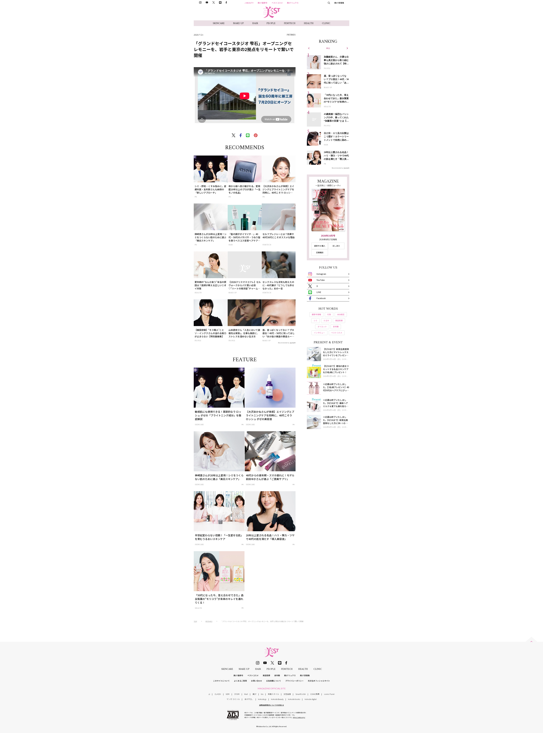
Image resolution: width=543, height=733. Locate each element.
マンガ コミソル (233, 699)
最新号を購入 (319, 245)
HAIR (255, 23)
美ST (254, 694)
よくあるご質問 (240, 680)
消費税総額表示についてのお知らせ (271, 705)
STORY (237, 694)
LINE (318, 292)
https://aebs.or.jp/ (299, 717)
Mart (246, 694)
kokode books (294, 699)
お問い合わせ (256, 680)
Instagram (321, 274)
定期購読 (319, 252)
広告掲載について (273, 680)
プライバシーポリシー (294, 680)
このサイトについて (221, 680)
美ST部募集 (339, 2)
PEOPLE (271, 23)
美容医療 (266, 675)
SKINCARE (219, 23)
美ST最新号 (262, 2)
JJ (209, 694)
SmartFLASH (301, 694)
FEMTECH (289, 23)
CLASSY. (218, 694)
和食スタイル (273, 694)
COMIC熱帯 (314, 694)
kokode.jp (262, 699)
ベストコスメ (277, 2)
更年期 (277, 675)
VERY (228, 694)
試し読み (336, 245)
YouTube (320, 280)
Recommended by (283, 343)
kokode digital (310, 699)
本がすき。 (249, 699)
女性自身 (287, 694)
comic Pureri (329, 694)
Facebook (321, 298)
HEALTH (308, 23)
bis (262, 694)
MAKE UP (238, 23)
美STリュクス (293, 2)
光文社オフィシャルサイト (319, 680)
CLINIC (326, 23)
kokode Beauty (277, 699)
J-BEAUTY (249, 2)
